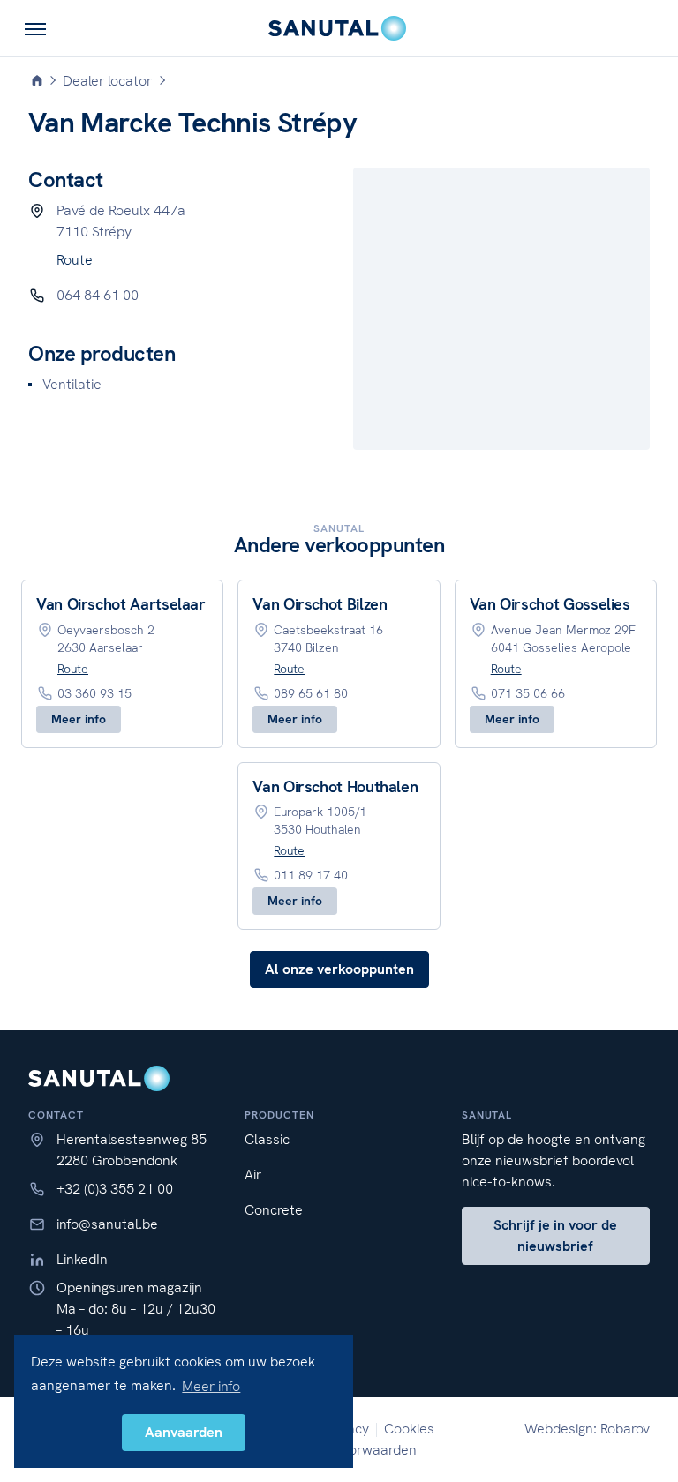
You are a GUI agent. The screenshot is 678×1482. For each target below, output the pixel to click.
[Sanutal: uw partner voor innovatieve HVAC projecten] (339, 28)
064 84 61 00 (97, 295)
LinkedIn (82, 1259)
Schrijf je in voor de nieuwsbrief (555, 1235)
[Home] (37, 81)
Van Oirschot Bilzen (319, 604)
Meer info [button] (211, 1386)
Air (253, 1174)
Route (74, 260)
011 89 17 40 (311, 875)
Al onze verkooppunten (339, 969)
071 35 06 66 (528, 693)
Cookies (409, 1428)
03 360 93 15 (94, 693)
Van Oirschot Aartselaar (121, 604)
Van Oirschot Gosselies (550, 604)
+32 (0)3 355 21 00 (114, 1188)
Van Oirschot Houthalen (335, 786)
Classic (267, 1139)
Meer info (78, 719)
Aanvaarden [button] (183, 1432)
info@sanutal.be (107, 1224)
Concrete (274, 1210)
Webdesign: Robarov (587, 1428)
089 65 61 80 (311, 693)
